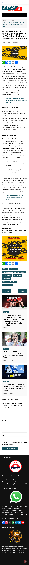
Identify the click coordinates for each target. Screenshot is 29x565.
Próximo (21, 291)
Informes (15, 42)
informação (18, 275)
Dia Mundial (14, 268)
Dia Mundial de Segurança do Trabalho (14, 272)
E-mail (4, 428)
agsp (5, 268)
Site (3, 435)
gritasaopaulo (7, 275)
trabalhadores (7, 285)
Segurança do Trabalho (10, 281)
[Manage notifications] (25, 561)
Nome (4, 420)
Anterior (7, 291)
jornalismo (7, 278)
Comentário (5, 411)
